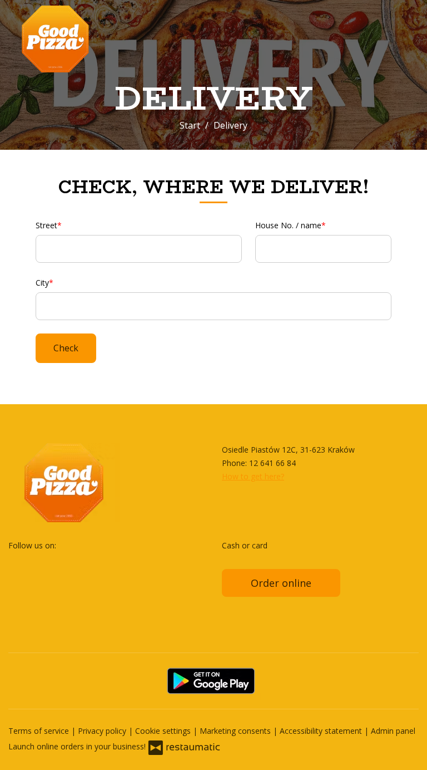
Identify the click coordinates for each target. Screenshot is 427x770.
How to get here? (253, 476)
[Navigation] (407, 39)
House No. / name (288, 225)
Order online (281, 583)
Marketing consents (236, 730)
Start (190, 125)
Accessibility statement (322, 730)
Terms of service (39, 730)
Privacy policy (103, 730)
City (42, 282)
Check (65, 348)
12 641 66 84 (272, 463)
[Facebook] (17, 562)
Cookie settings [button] (164, 730)
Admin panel (393, 730)
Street (46, 225)
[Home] (80, 39)
